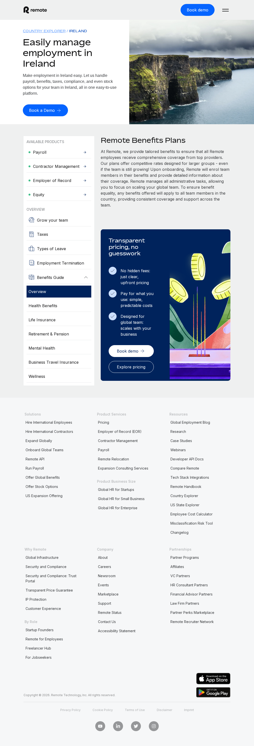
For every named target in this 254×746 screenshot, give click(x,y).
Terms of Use (135, 710)
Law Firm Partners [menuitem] (184, 603)
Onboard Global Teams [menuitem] (45, 450)
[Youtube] (100, 726)
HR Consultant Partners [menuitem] (189, 585)
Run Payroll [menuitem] (35, 468)
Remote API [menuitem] (35, 459)
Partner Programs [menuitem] (184, 557)
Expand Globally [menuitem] (39, 441)
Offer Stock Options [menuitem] (42, 486)
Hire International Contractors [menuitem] (49, 431)
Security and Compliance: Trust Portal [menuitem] (51, 578)
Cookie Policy (103, 710)
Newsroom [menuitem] (107, 576)
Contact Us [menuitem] (107, 622)
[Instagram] (154, 726)
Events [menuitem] (103, 585)
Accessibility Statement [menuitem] (116, 631)
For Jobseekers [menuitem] (39, 657)
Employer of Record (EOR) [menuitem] (120, 431)
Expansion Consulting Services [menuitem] (123, 468)
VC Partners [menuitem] (180, 576)
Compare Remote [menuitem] (184, 468)
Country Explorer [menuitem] (44, 31)
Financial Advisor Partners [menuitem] (191, 594)
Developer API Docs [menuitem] (187, 459)
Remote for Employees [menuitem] (44, 639)
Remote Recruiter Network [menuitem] (192, 622)
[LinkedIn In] (118, 726)
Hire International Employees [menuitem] (49, 422)
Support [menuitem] (104, 603)
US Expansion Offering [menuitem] (44, 496)
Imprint (189, 710)
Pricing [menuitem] (103, 422)
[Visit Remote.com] (35, 12)
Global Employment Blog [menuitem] (190, 422)
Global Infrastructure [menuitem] (42, 557)
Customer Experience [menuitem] (43, 608)
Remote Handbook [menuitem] (185, 486)
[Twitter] (136, 726)
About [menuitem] (103, 557)
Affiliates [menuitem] (177, 567)
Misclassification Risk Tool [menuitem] (191, 523)
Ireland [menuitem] (78, 31)
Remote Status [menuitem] (110, 612)
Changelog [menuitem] (179, 532)
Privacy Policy (70, 710)
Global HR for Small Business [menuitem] (121, 499)
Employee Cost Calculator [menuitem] (191, 514)
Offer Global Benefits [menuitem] (43, 477)
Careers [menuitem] (104, 567)
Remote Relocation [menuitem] (113, 459)
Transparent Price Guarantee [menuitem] (49, 590)
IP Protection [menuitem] (36, 599)
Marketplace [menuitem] (108, 594)
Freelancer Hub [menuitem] (38, 648)
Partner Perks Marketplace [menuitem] (192, 612)
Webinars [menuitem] (178, 450)
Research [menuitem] (178, 431)
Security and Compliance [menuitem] (46, 567)
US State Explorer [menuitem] (184, 505)
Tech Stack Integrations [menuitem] (189, 477)
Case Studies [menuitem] (181, 441)
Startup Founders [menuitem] (40, 630)
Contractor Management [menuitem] (118, 441)
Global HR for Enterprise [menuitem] (117, 508)
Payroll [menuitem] (103, 450)
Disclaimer (164, 710)
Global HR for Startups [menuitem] (116, 489)
